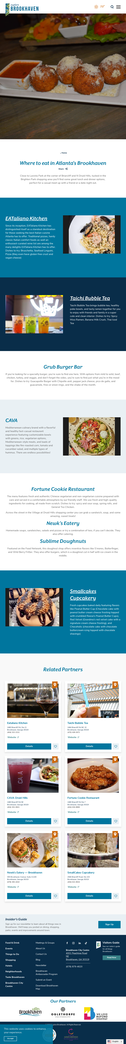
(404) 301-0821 (13, 807)
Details (29, 746)
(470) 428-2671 (73, 732)
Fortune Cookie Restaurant (63, 489)
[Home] (21, 9)
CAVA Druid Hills (17, 798)
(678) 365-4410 (13, 882)
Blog (38, 960)
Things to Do (12, 954)
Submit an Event (44, 980)
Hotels (8, 966)
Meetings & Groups (45, 943)
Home (64, 153)
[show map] (55, 685)
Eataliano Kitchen (17, 723)
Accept (10, 1039)
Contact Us (41, 954)
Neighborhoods (13, 972)
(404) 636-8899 (73, 807)
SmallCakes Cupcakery (80, 872)
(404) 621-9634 (73, 882)
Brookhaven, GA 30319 (77, 960)
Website (11, 737)
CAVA (11, 421)
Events (9, 949)
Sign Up (109, 925)
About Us (40, 949)
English (115, 1042)
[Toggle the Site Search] (112, 6)
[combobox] (115, 1041)
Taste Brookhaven (14, 977)
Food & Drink (12, 943)
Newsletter (41, 965)
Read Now (111, 958)
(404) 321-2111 (13, 732)
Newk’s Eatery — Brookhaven (24, 872)
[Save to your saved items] (55, 746)
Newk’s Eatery (63, 523)
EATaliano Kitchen (26, 219)
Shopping (10, 960)
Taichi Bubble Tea (90, 298)
